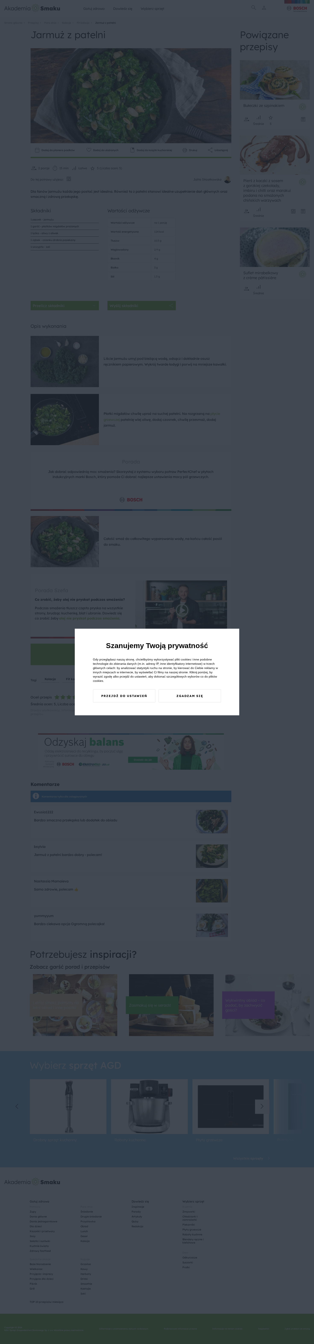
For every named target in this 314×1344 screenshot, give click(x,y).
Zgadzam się (189, 696)
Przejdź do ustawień (124, 696)
